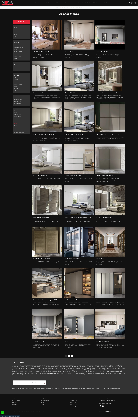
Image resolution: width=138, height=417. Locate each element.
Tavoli (42, 404)
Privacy (2, 416)
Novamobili (16, 32)
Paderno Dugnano (18, 130)
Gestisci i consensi (14, 416)
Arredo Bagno (73, 406)
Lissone (16, 121)
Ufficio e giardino (96, 3)
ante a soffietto (18, 99)
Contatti (66, 3)
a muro (15, 77)
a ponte (16, 79)
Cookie (6, 416)
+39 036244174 (105, 402)
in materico (17, 54)
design (15, 66)
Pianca (15, 34)
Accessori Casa (85, 3)
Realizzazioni (15, 402)
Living (56, 3)
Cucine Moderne (38, 3)
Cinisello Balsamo (18, 114)
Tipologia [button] (16, 75)
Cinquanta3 (17, 29)
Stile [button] (15, 64)
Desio (15, 119)
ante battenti (17, 101)
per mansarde (17, 88)
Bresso (15, 112)
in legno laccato (18, 51)
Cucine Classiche (48, 3)
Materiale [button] (16, 42)
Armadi (72, 7)
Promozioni (15, 404)
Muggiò (15, 125)
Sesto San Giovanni (19, 132)
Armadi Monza (78, 7)
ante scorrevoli (18, 103)
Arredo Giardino (74, 404)
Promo (61, 3)
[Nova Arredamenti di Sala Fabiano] (7, 3)
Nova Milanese (17, 127)
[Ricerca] (135, 3)
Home (57, 7)
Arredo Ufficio (73, 402)
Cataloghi (105, 3)
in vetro (16, 58)
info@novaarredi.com (107, 403)
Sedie (42, 406)
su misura (16, 90)
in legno (16, 49)
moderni (16, 69)
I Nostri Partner (16, 400)
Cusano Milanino (18, 116)
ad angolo (16, 82)
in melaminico (17, 56)
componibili (17, 86)
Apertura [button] (16, 97)
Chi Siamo (14, 399)
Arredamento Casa (75, 3)
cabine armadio (18, 84)
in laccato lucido (18, 45)
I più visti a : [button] (17, 110)
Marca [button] (15, 27)
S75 (15, 36)
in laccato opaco (18, 47)
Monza (15, 123)
